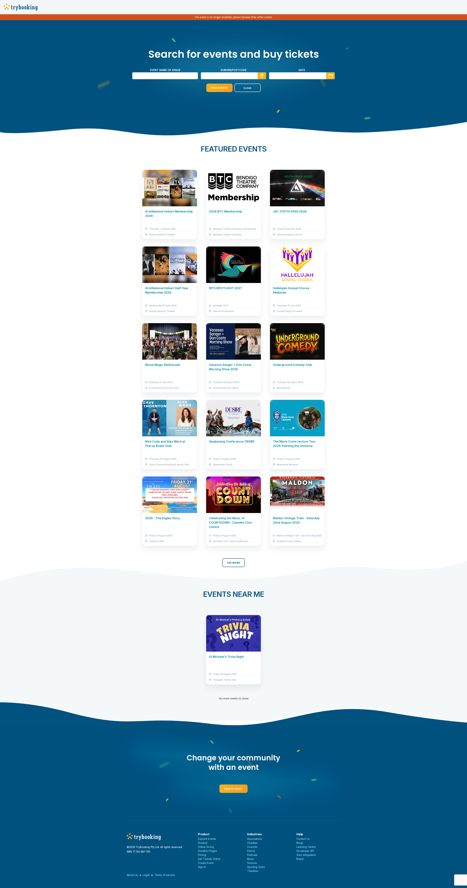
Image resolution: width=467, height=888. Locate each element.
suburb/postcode (233, 70)
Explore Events (207, 838)
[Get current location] (262, 75)
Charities (252, 842)
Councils (252, 846)
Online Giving (206, 846)
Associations (254, 838)
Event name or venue (165, 70)
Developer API (305, 850)
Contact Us (303, 838)
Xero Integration (306, 854)
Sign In (202, 866)
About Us (132, 874)
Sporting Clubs (256, 866)
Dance (251, 850)
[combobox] (233, 75)
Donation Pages (207, 850)
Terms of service (165, 874)
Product (202, 842)
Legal (146, 874)
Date (302, 70)
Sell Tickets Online (209, 858)
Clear (248, 88)
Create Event (233, 788)
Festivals (252, 854)
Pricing (202, 854)
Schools (252, 862)
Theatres (252, 870)
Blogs (299, 842)
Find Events (219, 87)
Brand (300, 858)
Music (250, 858)
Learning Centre (306, 846)
